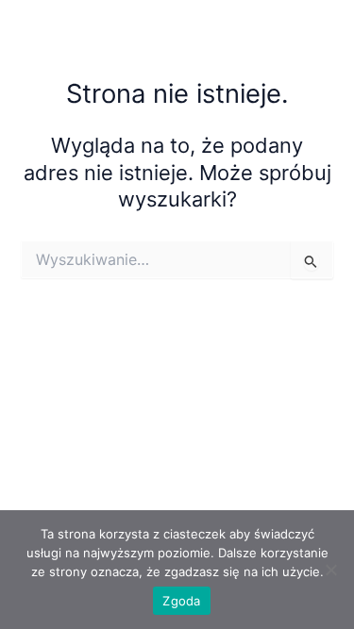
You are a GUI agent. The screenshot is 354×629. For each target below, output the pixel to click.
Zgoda (181, 600)
